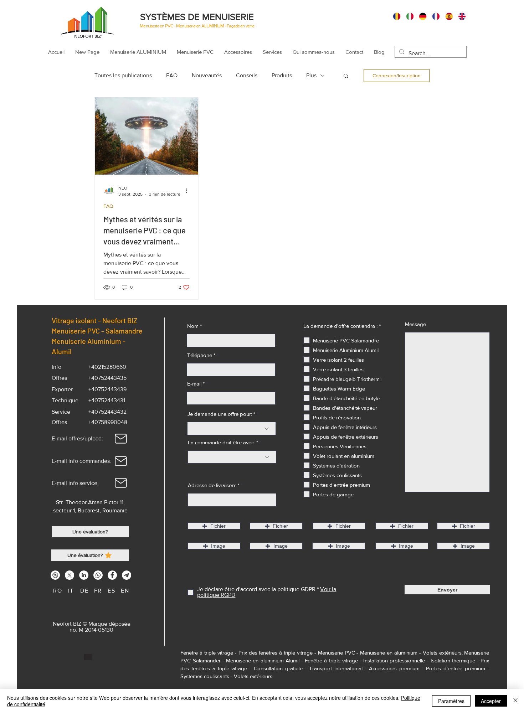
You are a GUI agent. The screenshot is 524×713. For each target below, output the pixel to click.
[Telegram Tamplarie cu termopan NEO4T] (126, 575)
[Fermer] (515, 700)
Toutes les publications (123, 75)
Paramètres (451, 700)
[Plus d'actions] (188, 190)
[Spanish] (446, 16)
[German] (420, 16)
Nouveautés (207, 75)
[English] (459, 16)
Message (415, 324)
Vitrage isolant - (77, 320)
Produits (282, 75)
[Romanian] (394, 16)
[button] (346, 76)
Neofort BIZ (121, 320)
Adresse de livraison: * (213, 485)
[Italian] (407, 16)
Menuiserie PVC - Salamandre (97, 330)
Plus (311, 75)
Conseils (246, 75)
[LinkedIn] (83, 575)
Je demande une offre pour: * (221, 414)
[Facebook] (112, 575)
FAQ (172, 75)
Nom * (194, 326)
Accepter (491, 700)
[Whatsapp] (98, 575)
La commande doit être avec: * (223, 442)
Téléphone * (201, 355)
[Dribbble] (55, 575)
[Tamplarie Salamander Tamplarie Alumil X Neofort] (69, 575)
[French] (433, 16)
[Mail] (121, 438)
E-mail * (196, 383)
